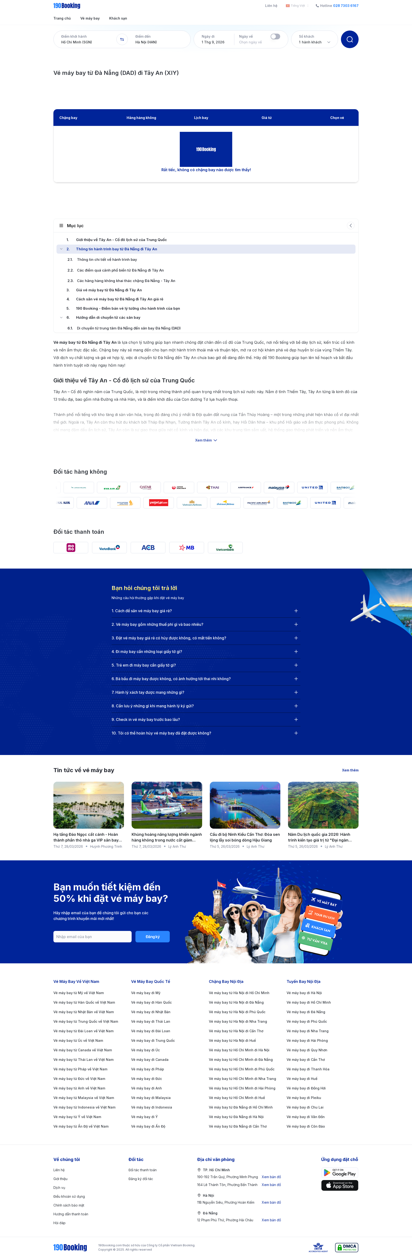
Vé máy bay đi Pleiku (304, 1098)
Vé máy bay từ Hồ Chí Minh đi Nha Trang (242, 1079)
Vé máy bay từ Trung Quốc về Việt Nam (85, 1021)
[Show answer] (296, 610)
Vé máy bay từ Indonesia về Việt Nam (84, 1107)
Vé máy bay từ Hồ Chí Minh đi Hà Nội (239, 1050)
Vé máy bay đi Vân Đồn (306, 1117)
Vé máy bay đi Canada (150, 1060)
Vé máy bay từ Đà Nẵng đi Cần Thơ (238, 1126)
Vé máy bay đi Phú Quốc (307, 1021)
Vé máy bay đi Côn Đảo (306, 1126)
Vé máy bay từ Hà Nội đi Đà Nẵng (236, 1002)
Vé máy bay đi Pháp (147, 1069)
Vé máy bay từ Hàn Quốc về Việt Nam (84, 1002)
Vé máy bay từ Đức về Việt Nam (79, 1079)
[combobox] (296, 5)
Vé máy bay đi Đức (146, 1079)
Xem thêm (350, 770)
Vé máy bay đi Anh (146, 1088)
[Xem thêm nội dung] (206, 420)
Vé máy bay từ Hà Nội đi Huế (232, 1040)
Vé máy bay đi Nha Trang (308, 1031)
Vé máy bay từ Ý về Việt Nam (77, 1117)
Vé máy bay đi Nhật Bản (150, 1012)
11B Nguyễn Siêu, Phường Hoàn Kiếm (239, 1202)
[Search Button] (350, 39)
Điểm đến (143, 36)
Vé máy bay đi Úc (145, 1050)
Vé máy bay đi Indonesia (151, 1107)
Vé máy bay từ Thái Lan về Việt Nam (83, 1060)
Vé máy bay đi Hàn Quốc (151, 1002)
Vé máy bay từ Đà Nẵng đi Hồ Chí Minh (241, 1107)
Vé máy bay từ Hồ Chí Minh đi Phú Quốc (241, 1069)
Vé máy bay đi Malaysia (151, 1098)
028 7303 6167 (346, 6)
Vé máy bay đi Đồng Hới (306, 1088)
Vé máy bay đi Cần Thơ (306, 1060)
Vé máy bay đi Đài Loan (150, 1031)
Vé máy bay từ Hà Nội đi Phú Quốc (237, 1012)
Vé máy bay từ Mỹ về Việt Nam (78, 993)
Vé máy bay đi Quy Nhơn (307, 1050)
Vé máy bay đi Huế (302, 1079)
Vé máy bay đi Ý (144, 1117)
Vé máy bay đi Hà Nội (304, 993)
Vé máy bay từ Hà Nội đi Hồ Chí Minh (239, 993)
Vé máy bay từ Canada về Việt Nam (82, 1050)
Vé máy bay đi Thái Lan (150, 1021)
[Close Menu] (61, 249)
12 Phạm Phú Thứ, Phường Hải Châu (239, 1220)
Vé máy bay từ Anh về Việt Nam (79, 1088)
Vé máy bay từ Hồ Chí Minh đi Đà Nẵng (241, 1060)
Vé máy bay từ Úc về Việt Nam (78, 1040)
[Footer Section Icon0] (340, 1172)
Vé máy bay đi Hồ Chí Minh (309, 1002)
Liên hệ (271, 6)
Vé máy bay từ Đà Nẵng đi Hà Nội (236, 1117)
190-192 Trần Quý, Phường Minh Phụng (239, 1177)
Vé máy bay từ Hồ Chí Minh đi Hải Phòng (242, 1088)
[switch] (275, 36)
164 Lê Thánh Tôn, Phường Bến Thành (239, 1185)
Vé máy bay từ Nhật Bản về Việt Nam (83, 1012)
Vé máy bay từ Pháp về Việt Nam (80, 1069)
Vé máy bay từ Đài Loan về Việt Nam (83, 1031)
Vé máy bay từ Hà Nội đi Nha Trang (238, 1021)
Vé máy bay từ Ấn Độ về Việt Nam (80, 1126)
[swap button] (122, 39)
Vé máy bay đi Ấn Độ (148, 1126)
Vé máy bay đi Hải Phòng (307, 1040)
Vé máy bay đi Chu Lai (305, 1107)
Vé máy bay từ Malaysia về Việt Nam (83, 1098)
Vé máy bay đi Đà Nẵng (306, 1012)
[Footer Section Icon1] (340, 1185)
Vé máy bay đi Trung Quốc (153, 1040)
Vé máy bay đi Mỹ (145, 993)
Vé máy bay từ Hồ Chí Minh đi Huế (237, 1098)
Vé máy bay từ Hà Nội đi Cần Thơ (236, 1031)
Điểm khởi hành (74, 36)
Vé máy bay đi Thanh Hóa (308, 1069)
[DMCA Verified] (347, 1247)
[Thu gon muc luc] (351, 225)
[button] (85, 39)
